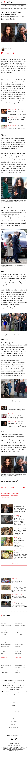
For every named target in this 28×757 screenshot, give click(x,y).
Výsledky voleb (4, 627)
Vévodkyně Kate (5, 497)
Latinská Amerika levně (6, 670)
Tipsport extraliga (5, 646)
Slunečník (6, 687)
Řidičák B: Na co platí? (20, 667)
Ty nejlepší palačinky (19, 642)
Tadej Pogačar (18, 630)
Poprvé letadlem (4, 663)
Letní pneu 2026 (18, 660)
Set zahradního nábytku (19, 687)
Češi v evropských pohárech (14, 683)
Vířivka (17, 689)
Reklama (14, 721)
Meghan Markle (14, 495)
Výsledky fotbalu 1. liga (6, 644)
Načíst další (14, 563)
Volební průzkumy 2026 (6, 625)
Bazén (10, 685)
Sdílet (10, 53)
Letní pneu (12, 692)
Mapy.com (13, 680)
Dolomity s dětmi (5, 672)
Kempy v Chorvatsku (5, 660)
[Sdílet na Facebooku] (24, 487)
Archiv (14, 718)
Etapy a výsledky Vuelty (20, 625)
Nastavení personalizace (14, 730)
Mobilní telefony (14, 691)
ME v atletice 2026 (5, 648)
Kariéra (14, 705)
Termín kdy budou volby (6, 630)
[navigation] (2, 2)
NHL (2, 653)
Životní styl (12, 109)
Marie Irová (9, 48)
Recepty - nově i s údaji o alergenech (13, 5)
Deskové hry (18, 692)
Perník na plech (18, 653)
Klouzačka (11, 687)
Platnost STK (17, 672)
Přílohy (16, 550)
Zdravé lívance (18, 646)
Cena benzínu (18, 682)
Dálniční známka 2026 (19, 663)
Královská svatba (5, 495)
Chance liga (3, 642)
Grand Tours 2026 (18, 634)
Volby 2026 (3, 623)
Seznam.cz (19, 2)
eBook (4, 53)
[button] (14, 32)
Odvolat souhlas (14, 727)
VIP (14, 504)
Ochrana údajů (14, 712)
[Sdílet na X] (26, 487)
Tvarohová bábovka (19, 648)
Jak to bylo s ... (19, 515)
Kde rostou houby (10, 682)
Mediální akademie (14, 715)
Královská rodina (15, 493)
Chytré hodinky (10, 694)
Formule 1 (3, 651)
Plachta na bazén (15, 685)
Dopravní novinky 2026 (19, 665)
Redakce (14, 708)
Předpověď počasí (20, 680)
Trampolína (22, 685)
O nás (14, 702)
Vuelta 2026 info (18, 623)
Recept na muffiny (19, 644)
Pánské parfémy (17, 694)
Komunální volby (4, 634)
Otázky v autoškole (19, 670)
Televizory (23, 692)
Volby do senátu (4, 632)
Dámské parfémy (5, 692)
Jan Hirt (16, 627)
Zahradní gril (12, 689)
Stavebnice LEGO (22, 691)
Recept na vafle (18, 651)
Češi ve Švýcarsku (5, 667)
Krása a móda (12, 117)
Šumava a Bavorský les (6, 665)
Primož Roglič (18, 632)
